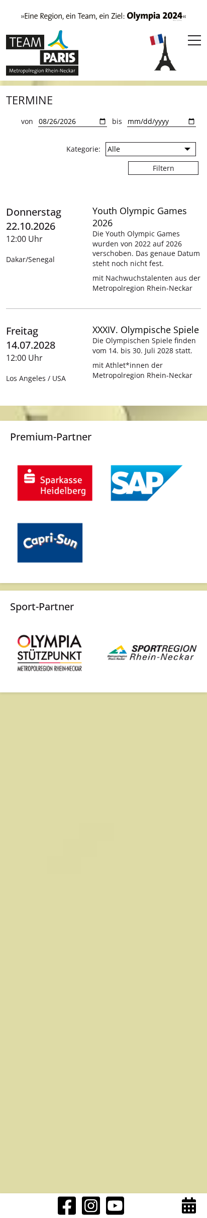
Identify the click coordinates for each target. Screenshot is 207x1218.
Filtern (163, 168)
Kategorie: (83, 149)
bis (117, 121)
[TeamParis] (42, 53)
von (27, 121)
